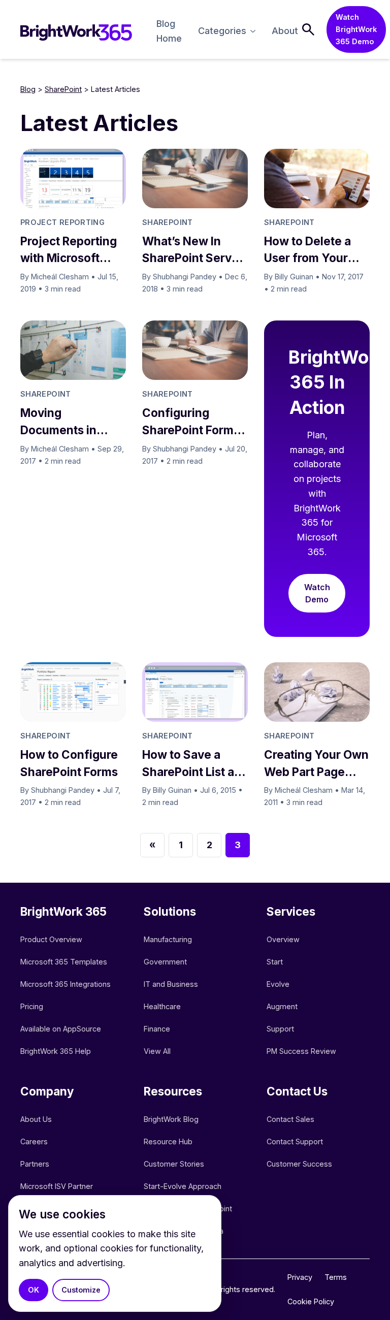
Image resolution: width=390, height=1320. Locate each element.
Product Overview (51, 939)
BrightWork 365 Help (55, 1051)
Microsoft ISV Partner (56, 1186)
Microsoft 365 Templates (64, 961)
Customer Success (299, 1164)
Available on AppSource (60, 1028)
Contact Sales (290, 1119)
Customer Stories (174, 1164)
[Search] (308, 29)
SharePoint (63, 89)
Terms (335, 1277)
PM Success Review (301, 1051)
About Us (36, 1119)
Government (165, 961)
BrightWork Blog (171, 1119)
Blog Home (169, 31)
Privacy (299, 1277)
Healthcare (162, 1006)
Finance (157, 1028)
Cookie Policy (310, 1301)
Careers (34, 1141)
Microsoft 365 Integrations (65, 984)
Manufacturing (168, 939)
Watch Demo (317, 593)
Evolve (278, 984)
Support (280, 1028)
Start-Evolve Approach (183, 1186)
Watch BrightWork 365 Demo (356, 29)
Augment (282, 1006)
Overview (283, 939)
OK (33, 1289)
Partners (34, 1164)
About (285, 30)
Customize (81, 1289)
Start (275, 961)
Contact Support (295, 1141)
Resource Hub (168, 1141)
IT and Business (171, 984)
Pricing (31, 1006)
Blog (28, 89)
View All (157, 1051)
